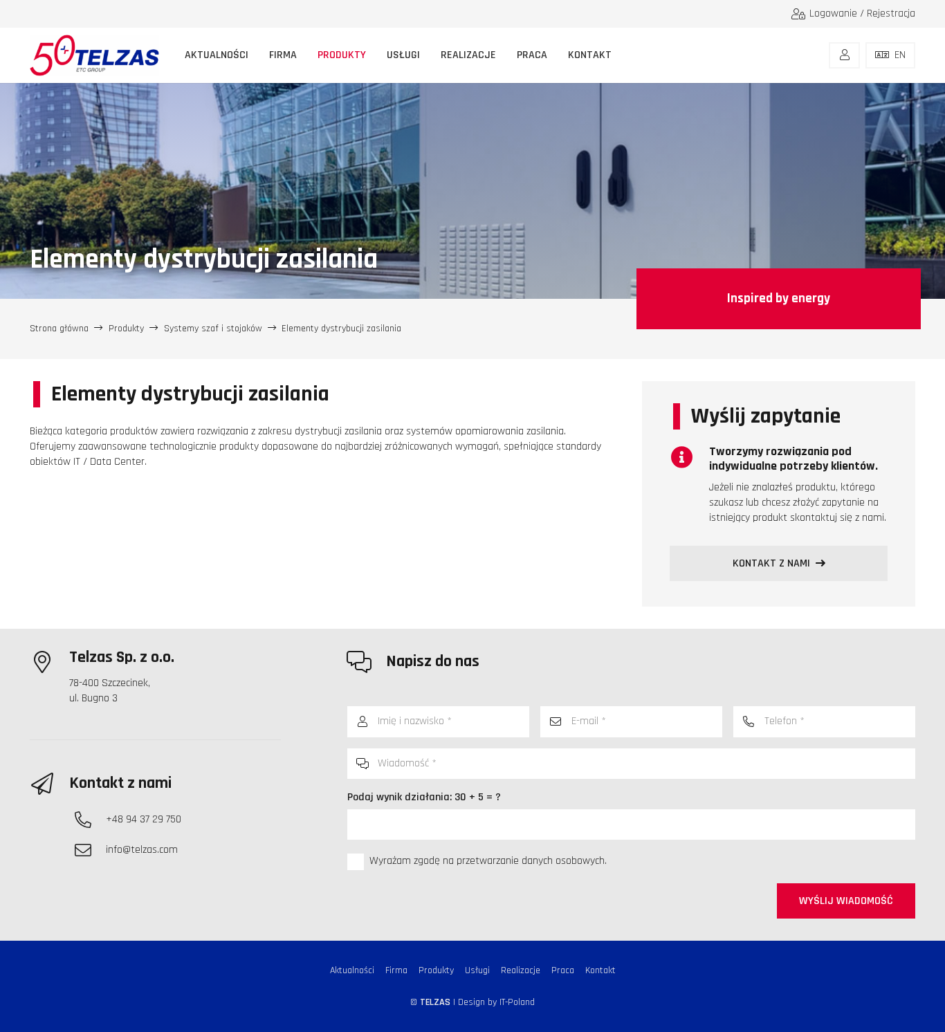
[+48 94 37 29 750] (90, 819)
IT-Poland (517, 1002)
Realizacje (520, 970)
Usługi (477, 970)
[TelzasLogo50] (94, 55)
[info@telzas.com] (90, 850)
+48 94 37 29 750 (143, 819)
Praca (562, 970)
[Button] (844, 55)
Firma (396, 970)
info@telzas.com (142, 849)
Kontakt (600, 970)
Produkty (436, 970)
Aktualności (352, 970)
